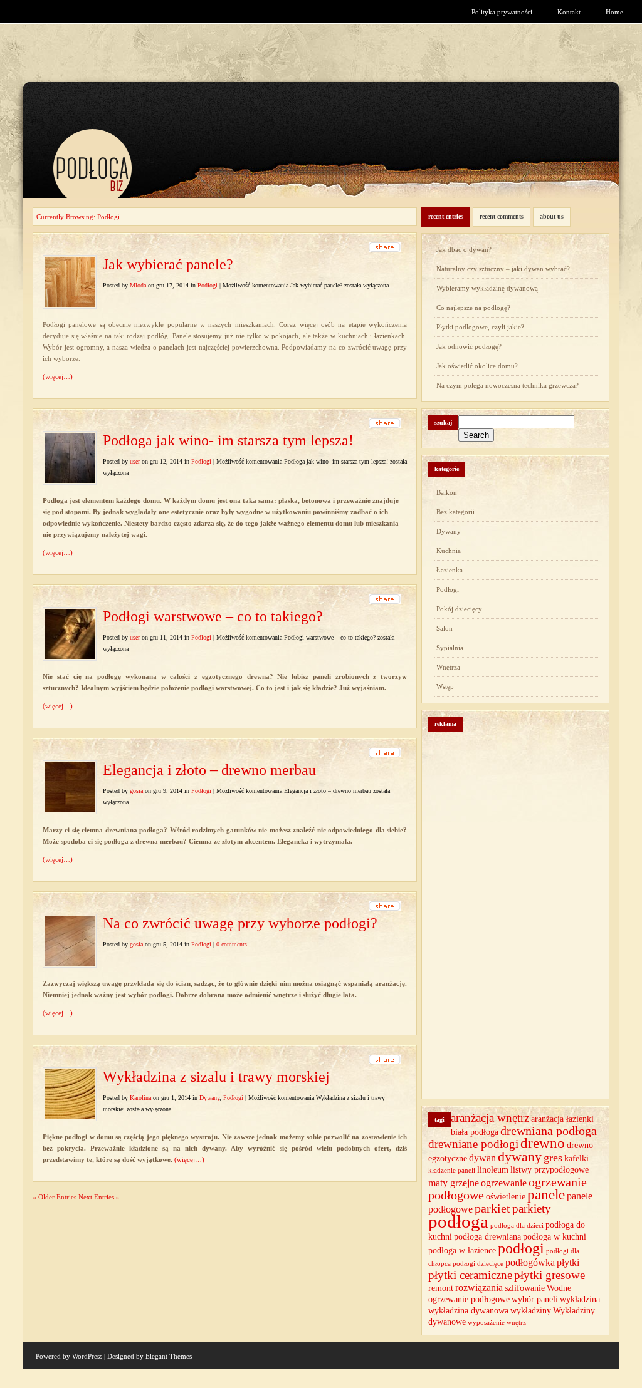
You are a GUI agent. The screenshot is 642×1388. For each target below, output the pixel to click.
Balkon (446, 492)
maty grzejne (453, 1183)
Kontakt (569, 12)
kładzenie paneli (451, 1170)
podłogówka (530, 1262)
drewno (542, 1143)
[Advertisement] (533, 904)
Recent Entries (445, 216)
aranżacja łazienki (562, 1119)
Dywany (209, 1097)
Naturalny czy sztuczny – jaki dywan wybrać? (503, 268)
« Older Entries (54, 1197)
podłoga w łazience (462, 1250)
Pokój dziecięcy (459, 609)
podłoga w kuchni (554, 1236)
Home (614, 12)
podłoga (458, 1221)
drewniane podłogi (473, 1144)
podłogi (521, 1248)
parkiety (531, 1208)
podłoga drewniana (487, 1236)
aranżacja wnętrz (490, 1117)
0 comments (231, 944)
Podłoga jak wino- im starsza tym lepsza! (228, 440)
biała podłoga (474, 1132)
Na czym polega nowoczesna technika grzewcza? (507, 385)
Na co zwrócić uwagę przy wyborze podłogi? (240, 923)
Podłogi (207, 285)
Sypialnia (449, 647)
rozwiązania (479, 1287)
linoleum (492, 1169)
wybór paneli (535, 1299)
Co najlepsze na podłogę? (473, 307)
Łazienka (449, 570)
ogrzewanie (504, 1183)
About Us (552, 216)
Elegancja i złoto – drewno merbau (209, 770)
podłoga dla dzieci (517, 1225)
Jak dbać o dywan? (464, 249)
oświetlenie (505, 1196)
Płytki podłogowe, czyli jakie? (480, 327)
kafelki (576, 1158)
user (135, 461)
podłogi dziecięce (478, 1263)
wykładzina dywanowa (468, 1310)
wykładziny (530, 1310)
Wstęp (445, 686)
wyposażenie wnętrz (497, 1322)
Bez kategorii (455, 511)
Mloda (138, 285)
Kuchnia (448, 550)
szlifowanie (525, 1288)
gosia (136, 790)
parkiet (492, 1208)
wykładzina (580, 1299)
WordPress (87, 1356)
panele (546, 1195)
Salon (444, 628)
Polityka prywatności (501, 12)
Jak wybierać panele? (168, 264)
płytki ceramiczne (470, 1275)
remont (440, 1288)
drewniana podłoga (548, 1130)
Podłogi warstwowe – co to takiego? (213, 616)
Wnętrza (448, 667)
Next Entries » (99, 1197)
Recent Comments (502, 216)
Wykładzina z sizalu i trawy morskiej (216, 1077)
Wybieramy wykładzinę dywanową (487, 288)
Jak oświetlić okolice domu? (477, 366)
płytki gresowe (549, 1275)
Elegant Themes (168, 1356)
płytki (568, 1262)
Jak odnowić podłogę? (469, 346)
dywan (482, 1157)
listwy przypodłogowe (549, 1169)
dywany (520, 1156)
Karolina (140, 1097)
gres (553, 1157)
